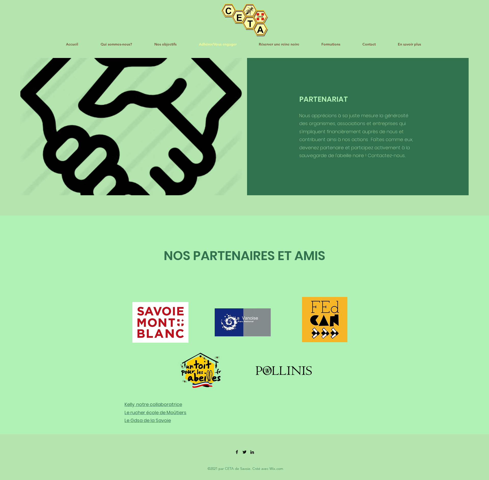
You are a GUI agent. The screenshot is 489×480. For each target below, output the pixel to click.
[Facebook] (236, 452)
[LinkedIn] (252, 452)
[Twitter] (244, 452)
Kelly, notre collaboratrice (153, 404)
